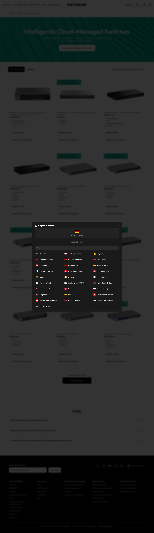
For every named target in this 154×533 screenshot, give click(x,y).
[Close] (117, 226)
